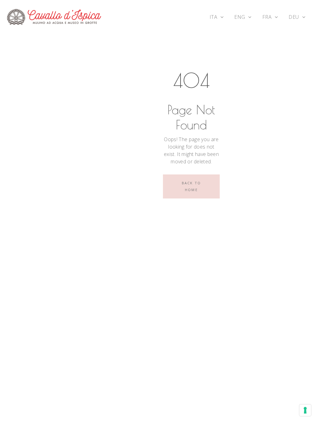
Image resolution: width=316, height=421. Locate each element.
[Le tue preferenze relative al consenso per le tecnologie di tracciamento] (305, 410)
